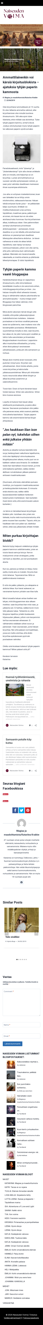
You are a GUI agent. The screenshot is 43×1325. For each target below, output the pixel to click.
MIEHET (6, 1286)
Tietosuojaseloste (31, 1318)
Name (7, 1025)
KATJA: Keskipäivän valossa (16, 1234)
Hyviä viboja (11, 941)
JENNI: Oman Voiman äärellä (17, 1246)
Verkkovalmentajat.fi (13, 1318)
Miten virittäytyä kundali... (28, 1163)
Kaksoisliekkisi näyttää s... (28, 1062)
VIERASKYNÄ (8, 1303)
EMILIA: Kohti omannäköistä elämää (20, 1250)
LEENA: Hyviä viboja (13, 1226)
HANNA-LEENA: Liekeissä (15, 1265)
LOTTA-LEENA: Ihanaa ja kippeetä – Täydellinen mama (20, 1201)
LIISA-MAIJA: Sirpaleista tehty (18, 1195)
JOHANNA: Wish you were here (18, 1277)
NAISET (6, 1179)
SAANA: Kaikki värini (13, 1210)
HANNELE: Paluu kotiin (14, 1254)
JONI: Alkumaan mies (14, 1290)
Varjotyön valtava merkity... (28, 1119)
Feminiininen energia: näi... (28, 1152)
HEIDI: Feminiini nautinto (15, 1218)
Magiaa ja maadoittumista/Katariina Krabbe (21, 98)
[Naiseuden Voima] (14, 14)
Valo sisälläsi (12, 937)
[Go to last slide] (7, 933)
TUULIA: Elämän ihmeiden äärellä (19, 1191)
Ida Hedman (23, 1155)
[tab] (17, 959)
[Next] (36, 933)
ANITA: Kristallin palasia (15, 1261)
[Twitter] (21, 810)
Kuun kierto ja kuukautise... (28, 1129)
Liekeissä (22, 1065)
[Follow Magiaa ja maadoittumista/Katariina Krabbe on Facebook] (22, 882)
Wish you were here (25, 1091)
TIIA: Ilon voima (11, 1214)
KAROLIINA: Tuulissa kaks (16, 1238)
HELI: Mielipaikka (12, 1269)
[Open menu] (2, 3)
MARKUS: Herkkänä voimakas (17, 1298)
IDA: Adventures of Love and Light (19, 1206)
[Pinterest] (28, 810)
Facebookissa (13, 788)
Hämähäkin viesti (24, 1096)
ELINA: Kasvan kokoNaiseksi (17, 1258)
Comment (9, 991)
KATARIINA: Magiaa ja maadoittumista (21, 1183)
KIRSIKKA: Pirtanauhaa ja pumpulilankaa (22, 1222)
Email (7, 1036)
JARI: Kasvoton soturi (14, 1294)
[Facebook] (15, 810)
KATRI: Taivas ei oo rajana (16, 1187)
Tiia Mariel (22, 1114)
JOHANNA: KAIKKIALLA (15, 1281)
